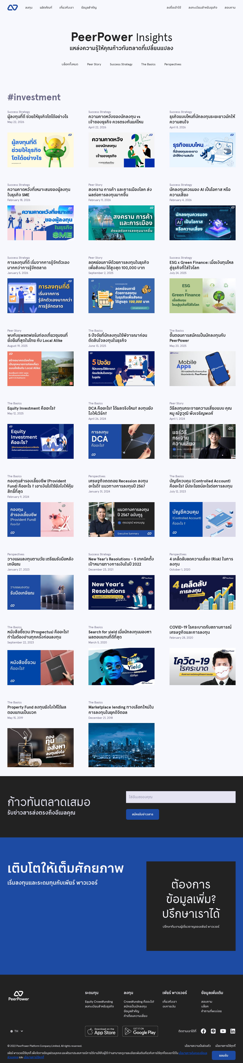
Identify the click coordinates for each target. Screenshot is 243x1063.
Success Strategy (121, 64)
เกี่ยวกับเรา (66, 7)
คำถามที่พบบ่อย (211, 1011)
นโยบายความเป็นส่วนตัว (198, 1046)
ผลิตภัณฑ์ (46, 7)
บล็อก (205, 1006)
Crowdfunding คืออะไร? (139, 1001)
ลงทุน (28, 7)
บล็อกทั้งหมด (70, 64)
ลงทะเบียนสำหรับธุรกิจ (203, 7)
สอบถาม (230, 7)
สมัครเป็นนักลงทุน (135, 1006)
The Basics (148, 64)
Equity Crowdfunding (99, 1001)
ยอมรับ (223, 1055)
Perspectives (172, 64)
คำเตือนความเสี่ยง (135, 1016)
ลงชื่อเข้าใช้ (174, 7)
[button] (17, 1031)
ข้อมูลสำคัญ (89, 7)
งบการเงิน (169, 1006)
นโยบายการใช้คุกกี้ (225, 1046)
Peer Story (94, 64)
